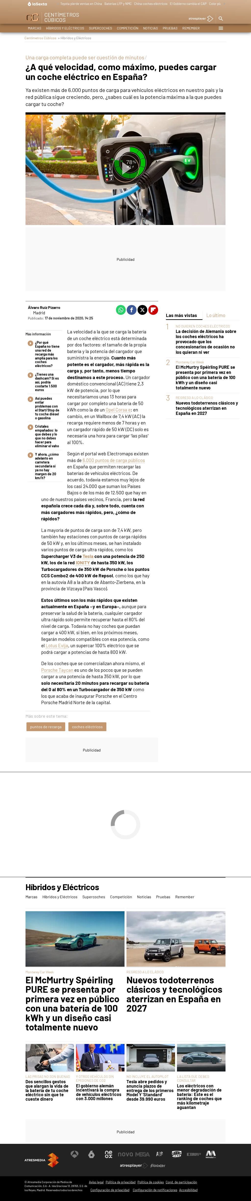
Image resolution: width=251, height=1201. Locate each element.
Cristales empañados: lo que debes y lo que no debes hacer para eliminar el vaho (47, 436)
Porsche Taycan (57, 670)
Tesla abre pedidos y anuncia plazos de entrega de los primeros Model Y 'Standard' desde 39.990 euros (150, 1090)
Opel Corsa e (118, 409)
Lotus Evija (57, 645)
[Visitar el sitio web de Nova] (125, 1154)
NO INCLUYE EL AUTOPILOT (147, 1076)
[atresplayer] (199, 19)
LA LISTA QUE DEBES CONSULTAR (193, 1078)
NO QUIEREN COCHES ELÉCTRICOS (203, 326)
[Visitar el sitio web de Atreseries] (159, 1154)
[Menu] (221, 28)
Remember (191, 28)
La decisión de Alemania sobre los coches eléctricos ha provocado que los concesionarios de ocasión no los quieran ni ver (206, 342)
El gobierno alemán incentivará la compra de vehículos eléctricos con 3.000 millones (98, 1092)
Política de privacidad (121, 1182)
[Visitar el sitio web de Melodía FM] (210, 1154)
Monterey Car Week (190, 362)
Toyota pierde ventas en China (81, 4)
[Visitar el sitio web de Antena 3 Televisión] (74, 1154)
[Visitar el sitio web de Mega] (142, 1154)
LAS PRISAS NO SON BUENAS (47, 1076)
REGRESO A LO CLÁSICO (194, 398)
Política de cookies (151, 1182)
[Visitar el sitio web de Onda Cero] (176, 1154)
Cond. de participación (181, 1182)
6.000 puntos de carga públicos (114, 460)
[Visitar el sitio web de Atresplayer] (134, 1165)
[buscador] (221, 19)
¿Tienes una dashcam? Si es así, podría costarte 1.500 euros (47, 382)
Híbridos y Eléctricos (65, 28)
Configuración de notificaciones (155, 1190)
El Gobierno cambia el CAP (188, 4)
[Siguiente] (223, 4)
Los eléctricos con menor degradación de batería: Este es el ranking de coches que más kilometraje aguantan (199, 1097)
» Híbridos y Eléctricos (74, 38)
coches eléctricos (87, 726)
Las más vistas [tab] (181, 315)
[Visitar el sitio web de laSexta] (91, 1154)
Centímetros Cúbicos (40, 38)
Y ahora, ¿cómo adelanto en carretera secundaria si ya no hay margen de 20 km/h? (47, 466)
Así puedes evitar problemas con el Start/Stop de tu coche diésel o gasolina (47, 408)
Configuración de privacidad (109, 1190)
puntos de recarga (46, 726)
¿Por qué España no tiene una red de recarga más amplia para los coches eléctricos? (47, 354)
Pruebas (170, 28)
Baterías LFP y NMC (118, 4)
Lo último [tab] (215, 315)
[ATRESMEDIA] (42, 1160)
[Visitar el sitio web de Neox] (108, 1154)
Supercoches (100, 28)
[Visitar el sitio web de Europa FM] (194, 1154)
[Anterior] (56, 4)
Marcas (34, 28)
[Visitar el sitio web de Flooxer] (158, 1165)
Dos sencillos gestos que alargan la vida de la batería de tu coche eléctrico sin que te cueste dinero (46, 1090)
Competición (127, 28)
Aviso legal (96, 1182)
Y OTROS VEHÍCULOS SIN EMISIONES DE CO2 (95, 1078)
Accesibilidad (188, 1190)
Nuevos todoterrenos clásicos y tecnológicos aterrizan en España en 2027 (207, 408)
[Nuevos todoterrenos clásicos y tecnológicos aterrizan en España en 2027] (176, 939)
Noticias (150, 28)
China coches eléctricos (150, 4)
